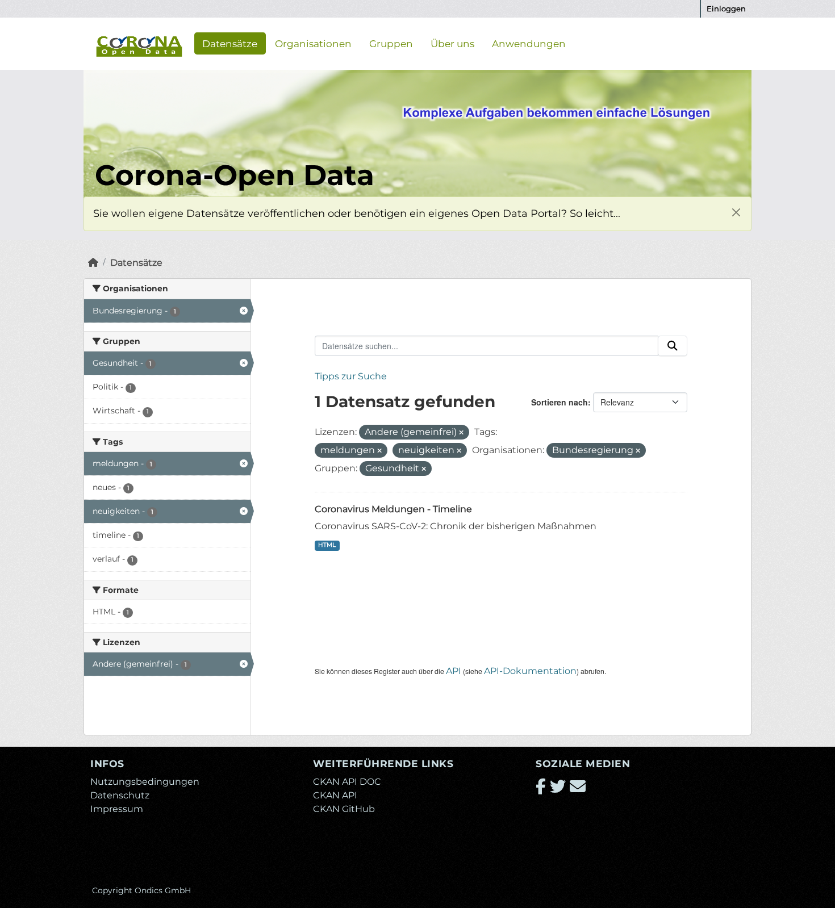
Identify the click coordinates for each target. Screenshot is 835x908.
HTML (327, 545)
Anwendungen (529, 43)
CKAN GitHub (344, 809)
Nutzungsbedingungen (144, 781)
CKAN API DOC (347, 781)
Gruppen (391, 43)
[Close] (736, 212)
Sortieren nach (559, 402)
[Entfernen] (461, 433)
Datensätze (229, 43)
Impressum (116, 809)
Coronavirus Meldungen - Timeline (393, 509)
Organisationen (313, 43)
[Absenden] (672, 346)
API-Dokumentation (530, 671)
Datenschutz (119, 795)
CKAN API (335, 795)
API (453, 671)
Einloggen (726, 8)
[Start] (93, 262)
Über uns (452, 43)
